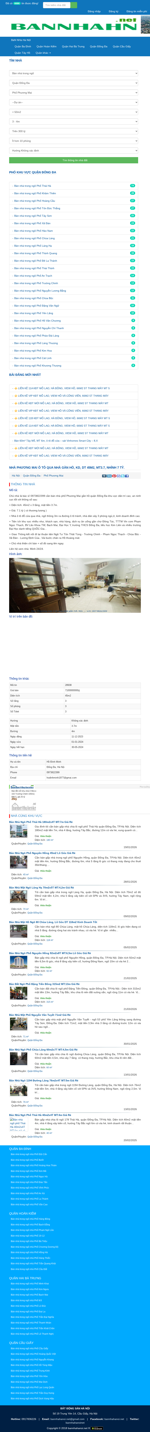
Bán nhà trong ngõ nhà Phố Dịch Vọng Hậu (32, 1398)
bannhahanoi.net (114, 1419)
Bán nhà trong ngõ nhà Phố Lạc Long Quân (32, 1387)
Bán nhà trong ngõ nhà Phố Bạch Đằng (30, 1224)
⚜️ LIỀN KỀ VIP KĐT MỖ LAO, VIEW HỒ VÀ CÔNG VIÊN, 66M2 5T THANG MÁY (61, 395)
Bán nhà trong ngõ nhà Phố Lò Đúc (28, 1306)
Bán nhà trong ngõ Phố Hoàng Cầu (34, 200)
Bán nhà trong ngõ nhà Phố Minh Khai (30, 1283)
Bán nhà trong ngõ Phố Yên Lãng (33, 313)
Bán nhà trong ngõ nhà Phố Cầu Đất (29, 1269)
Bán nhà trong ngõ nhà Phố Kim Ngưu (30, 1289)
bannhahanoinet (75, 1422)
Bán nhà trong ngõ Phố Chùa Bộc (33, 298)
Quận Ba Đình (23, 46)
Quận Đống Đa (98, 46)
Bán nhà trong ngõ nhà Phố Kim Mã (28, 1171)
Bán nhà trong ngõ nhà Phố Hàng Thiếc (30, 1258)
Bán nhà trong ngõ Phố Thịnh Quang (35, 253)
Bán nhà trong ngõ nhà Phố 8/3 (26, 1300)
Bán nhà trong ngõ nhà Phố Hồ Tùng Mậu (31, 1365)
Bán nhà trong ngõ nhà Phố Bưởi (27, 1160)
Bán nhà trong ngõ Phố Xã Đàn (32, 223)
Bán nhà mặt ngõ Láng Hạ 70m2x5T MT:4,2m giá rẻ (41, 887)
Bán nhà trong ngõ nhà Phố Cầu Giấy (29, 1348)
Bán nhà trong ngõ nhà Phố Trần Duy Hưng (32, 1393)
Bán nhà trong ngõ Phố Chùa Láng (34, 238)
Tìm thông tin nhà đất (74, 160)
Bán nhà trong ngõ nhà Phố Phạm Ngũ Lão (32, 1230)
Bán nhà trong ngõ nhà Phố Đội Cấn (29, 1154)
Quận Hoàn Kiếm (47, 46)
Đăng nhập (94, 11)
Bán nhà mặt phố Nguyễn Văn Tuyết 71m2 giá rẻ (40, 1014)
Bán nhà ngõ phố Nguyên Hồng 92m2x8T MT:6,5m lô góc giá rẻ (50, 953)
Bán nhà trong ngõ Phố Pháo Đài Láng (36, 335)
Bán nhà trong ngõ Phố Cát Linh (33, 358)
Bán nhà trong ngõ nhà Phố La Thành (29, 1199)
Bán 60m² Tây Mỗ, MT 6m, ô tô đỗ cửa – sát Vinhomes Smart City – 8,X (56, 440)
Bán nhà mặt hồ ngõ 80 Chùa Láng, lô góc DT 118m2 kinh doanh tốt (53, 922)
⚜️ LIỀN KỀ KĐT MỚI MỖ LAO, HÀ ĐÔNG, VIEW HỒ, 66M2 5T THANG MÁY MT (61, 403)
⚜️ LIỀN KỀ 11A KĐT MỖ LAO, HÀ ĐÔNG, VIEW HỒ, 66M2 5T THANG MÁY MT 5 (62, 388)
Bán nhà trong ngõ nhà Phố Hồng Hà (29, 1252)
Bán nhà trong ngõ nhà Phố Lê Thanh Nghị (32, 1334)
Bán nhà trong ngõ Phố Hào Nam (33, 230)
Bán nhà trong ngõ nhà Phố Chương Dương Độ (34, 1247)
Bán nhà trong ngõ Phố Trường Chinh (36, 283)
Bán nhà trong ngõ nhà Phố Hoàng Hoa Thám (34, 1165)
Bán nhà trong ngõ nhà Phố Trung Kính (30, 1371)
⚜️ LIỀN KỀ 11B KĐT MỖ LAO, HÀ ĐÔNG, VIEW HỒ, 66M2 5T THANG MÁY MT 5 (62, 418)
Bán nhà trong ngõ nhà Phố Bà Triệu (29, 1241)
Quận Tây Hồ (22, 52)
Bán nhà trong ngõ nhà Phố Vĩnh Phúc (30, 1187)
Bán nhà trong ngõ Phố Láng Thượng (36, 343)
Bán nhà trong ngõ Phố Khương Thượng (37, 365)
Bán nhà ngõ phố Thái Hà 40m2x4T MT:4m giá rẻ (40, 1115)
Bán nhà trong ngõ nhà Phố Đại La (28, 1311)
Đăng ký (113, 11)
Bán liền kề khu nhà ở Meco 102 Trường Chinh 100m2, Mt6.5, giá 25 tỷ (24, 794)
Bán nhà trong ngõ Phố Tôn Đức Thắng (37, 208)
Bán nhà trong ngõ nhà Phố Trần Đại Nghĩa (32, 1317)
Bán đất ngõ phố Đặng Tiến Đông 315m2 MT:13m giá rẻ (44, 984)
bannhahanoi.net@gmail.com (67, 1419)
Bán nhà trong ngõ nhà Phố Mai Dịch (29, 1382)
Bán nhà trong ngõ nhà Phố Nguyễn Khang (32, 1359)
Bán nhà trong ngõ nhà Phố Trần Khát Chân (33, 1328)
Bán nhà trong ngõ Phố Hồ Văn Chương (37, 320)
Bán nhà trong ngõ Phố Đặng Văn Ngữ (36, 305)
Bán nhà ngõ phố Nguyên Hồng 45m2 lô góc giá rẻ (42, 853)
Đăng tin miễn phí (136, 11)
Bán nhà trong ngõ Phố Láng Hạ (33, 245)
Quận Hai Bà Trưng (73, 46)
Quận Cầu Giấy (122, 46)
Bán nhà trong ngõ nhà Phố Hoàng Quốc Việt (33, 1354)
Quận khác (42, 52)
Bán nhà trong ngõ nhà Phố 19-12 (28, 1236)
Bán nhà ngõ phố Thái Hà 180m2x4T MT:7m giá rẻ (41, 822)
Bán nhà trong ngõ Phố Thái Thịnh (34, 268)
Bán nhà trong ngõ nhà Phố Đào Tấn (29, 1182)
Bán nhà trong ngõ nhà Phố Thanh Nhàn (31, 1322)
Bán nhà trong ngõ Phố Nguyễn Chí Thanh (39, 328)
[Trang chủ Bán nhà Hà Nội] (73, 25)
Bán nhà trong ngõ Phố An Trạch (33, 275)
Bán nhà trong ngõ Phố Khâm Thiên (35, 193)
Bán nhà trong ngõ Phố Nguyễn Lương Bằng (40, 290)
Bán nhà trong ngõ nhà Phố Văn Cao (29, 1204)
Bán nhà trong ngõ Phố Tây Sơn (33, 215)
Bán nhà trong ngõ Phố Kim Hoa (33, 350)
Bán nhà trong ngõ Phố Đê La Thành (35, 260)
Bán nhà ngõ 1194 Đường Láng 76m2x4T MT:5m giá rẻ (43, 1080)
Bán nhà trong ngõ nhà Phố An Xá (28, 1193)
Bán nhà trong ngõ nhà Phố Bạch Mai (29, 1295)
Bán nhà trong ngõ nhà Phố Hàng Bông (30, 1219)
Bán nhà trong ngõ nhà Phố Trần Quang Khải (33, 1263)
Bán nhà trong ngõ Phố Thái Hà (32, 185)
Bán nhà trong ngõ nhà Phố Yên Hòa (29, 1376)
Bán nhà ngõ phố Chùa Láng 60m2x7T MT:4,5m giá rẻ (43, 1049)
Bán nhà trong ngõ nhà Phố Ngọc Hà (29, 1176)
